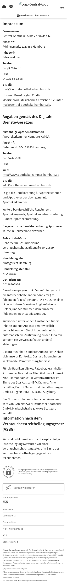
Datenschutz (9, 515)
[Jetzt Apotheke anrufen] (11, 6)
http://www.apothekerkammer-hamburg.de (31, 175)
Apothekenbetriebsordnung (45, 214)
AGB (5, 535)
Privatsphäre (9, 522)
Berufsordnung (25, 193)
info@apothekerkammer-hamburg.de (27, 185)
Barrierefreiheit (10, 541)
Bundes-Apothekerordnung (20, 219)
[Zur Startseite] (33, 6)
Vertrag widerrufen (24, 487)
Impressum (8, 509)
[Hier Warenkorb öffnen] (4, 6)
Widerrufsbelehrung (13, 528)
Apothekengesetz (14, 214)
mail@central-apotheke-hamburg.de (26, 89)
